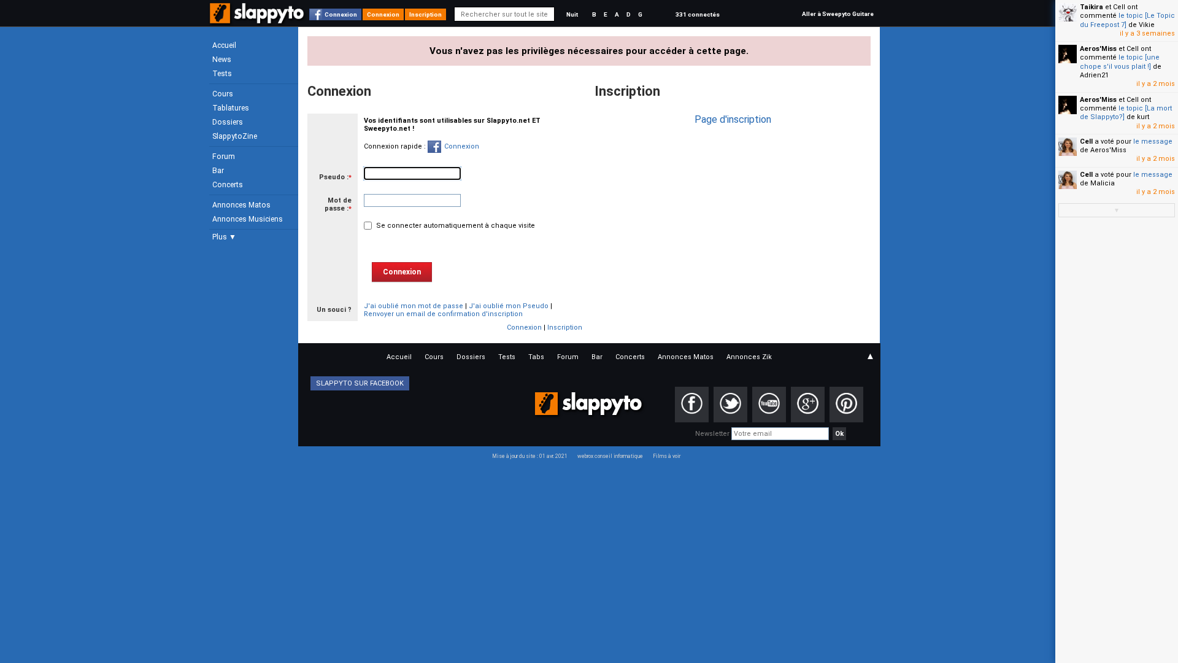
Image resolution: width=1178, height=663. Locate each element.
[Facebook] (692, 404)
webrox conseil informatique (610, 456)
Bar (218, 170)
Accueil (224, 45)
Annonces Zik (749, 357)
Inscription (425, 14)
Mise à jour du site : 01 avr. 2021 (530, 456)
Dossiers (227, 122)
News (221, 59)
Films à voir (666, 456)
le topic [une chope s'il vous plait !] (1120, 61)
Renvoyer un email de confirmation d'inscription (443, 314)
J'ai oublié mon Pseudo (509, 306)
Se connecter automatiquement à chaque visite (454, 226)
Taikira (1091, 7)
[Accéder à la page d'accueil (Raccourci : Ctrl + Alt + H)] (258, 19)
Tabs (536, 357)
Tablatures (230, 108)
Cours (222, 94)
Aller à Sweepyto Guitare (838, 13)
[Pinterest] (846, 404)
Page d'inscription (733, 119)
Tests (222, 73)
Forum (223, 156)
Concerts (227, 184)
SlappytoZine (234, 136)
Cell (1086, 141)
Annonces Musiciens (247, 219)
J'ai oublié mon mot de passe (413, 306)
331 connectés (698, 14)
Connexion (341, 14)
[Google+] (808, 404)
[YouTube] (769, 404)
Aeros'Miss (1098, 49)
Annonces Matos (241, 205)
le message (1152, 141)
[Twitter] (730, 404)
